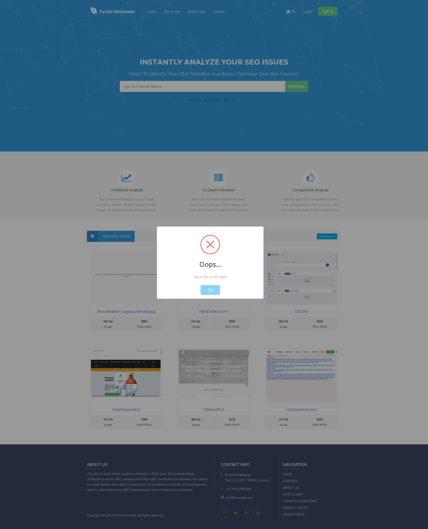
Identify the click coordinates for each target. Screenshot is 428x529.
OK (210, 289)
